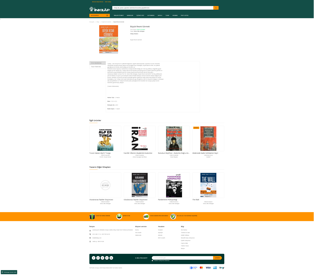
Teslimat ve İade (185, 232)
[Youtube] (107, 258)
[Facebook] (93, 258)
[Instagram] (102, 258)
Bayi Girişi (108, 2)
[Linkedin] (111, 258)
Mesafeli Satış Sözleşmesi (188, 238)
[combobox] (155, 8)
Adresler (160, 235)
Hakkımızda (138, 235)
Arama (137, 230)
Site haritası (184, 230)
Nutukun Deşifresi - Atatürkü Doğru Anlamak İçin (177, 153)
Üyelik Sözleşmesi (185, 240)
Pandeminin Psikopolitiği (167, 200)
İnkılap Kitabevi (134, 33)
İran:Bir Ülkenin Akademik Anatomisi (138, 153)
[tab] (97, 63)
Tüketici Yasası (185, 246)
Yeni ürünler (138, 232)
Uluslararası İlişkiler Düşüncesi (101, 200)
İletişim (183, 248)
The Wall (195, 200)
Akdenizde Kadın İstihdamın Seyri (205, 153)
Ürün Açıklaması (96, 63)
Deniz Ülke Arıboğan (139, 31)
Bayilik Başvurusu (97, 2)
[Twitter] (98, 258)
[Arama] (216, 8)
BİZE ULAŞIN (161, 238)
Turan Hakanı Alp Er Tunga (99, 153)
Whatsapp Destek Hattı (10, 272)
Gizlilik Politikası (185, 235)
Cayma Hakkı (184, 243)
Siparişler (160, 232)
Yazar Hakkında (96, 67)
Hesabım (160, 230)
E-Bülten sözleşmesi (159, 260)
